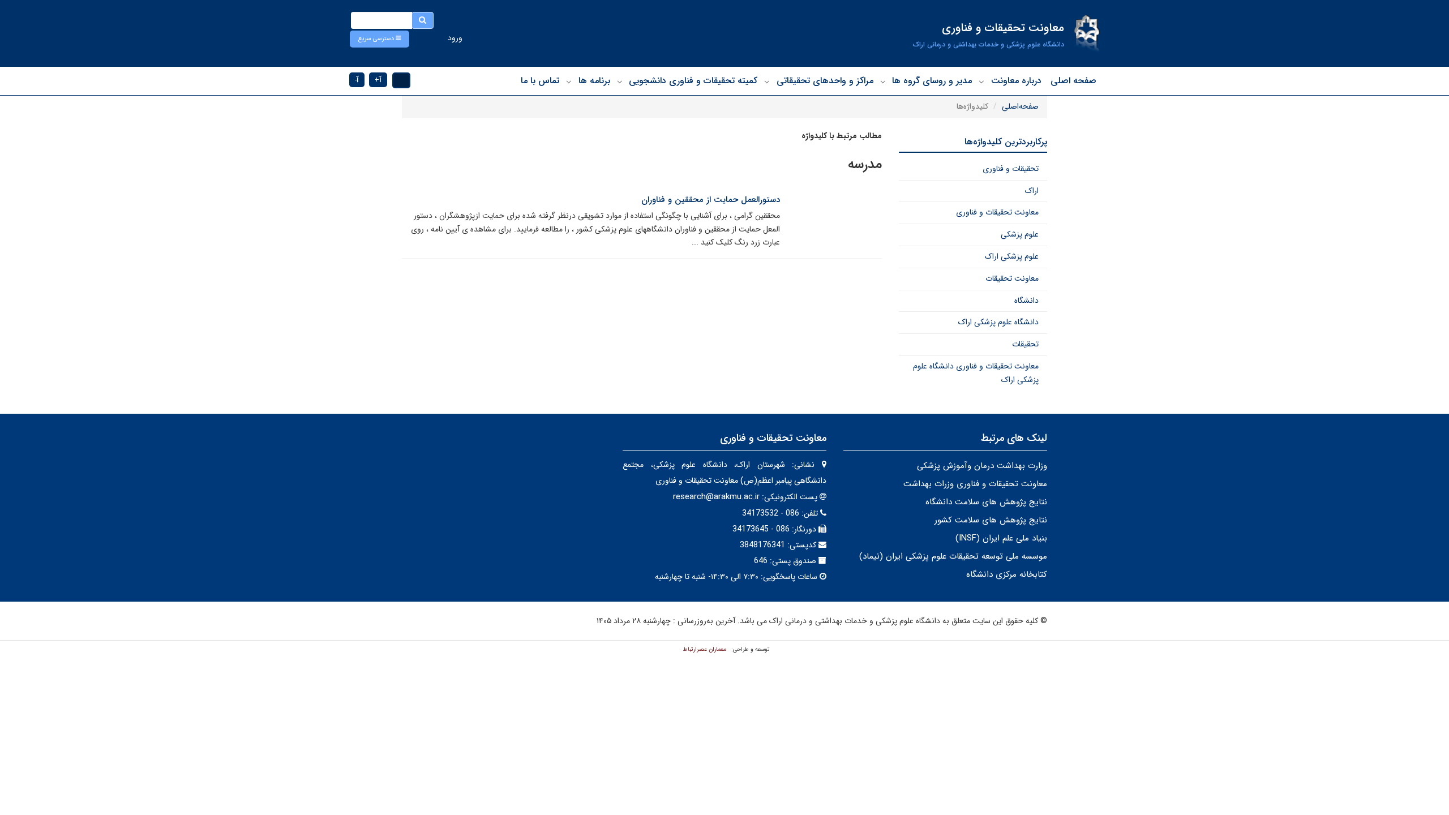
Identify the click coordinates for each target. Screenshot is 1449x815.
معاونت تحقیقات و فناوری (997, 212)
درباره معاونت (1016, 81)
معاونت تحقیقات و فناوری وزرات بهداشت (975, 484)
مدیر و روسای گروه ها (932, 81)
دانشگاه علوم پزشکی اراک (998, 322)
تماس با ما (540, 81)
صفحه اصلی (1073, 81)
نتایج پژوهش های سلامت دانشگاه (986, 502)
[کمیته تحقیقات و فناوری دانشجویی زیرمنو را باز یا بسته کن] (620, 81)
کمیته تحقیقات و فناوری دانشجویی (693, 81)
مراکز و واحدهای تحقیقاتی (825, 81)
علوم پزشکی (1020, 234)
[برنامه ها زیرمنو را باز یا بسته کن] (569, 81)
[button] (379, 39)
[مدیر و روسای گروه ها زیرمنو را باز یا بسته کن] (883, 81)
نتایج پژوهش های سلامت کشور (990, 520)
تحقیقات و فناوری (1011, 168)
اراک (1032, 191)
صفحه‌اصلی (1020, 106)
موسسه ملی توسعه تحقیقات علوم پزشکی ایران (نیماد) (953, 556)
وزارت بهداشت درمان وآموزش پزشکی (982, 466)
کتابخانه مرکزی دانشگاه (1006, 574)
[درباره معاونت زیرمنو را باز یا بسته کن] (981, 81)
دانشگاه (1026, 300)
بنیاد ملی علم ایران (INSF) (1001, 538)
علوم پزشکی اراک (1012, 256)
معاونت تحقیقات (1012, 278)
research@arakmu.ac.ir (716, 497)
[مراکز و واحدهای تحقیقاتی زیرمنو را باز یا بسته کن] (767, 81)
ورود (455, 38)
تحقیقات (1025, 344)
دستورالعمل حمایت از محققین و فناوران (710, 200)
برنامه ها (594, 81)
